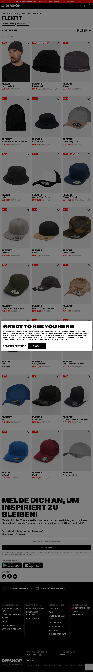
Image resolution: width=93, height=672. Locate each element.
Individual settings (14, 346)
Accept (37, 345)
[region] (46, 336)
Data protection (60, 339)
